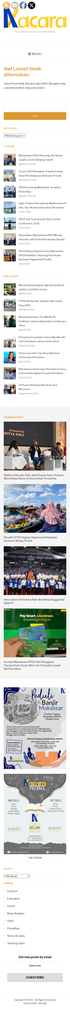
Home (11, 906)
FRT (45, 1003)
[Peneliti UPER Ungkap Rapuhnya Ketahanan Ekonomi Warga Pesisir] (35, 532)
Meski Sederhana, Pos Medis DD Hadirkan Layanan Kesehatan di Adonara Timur (42, 321)
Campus (12, 891)
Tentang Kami (16, 943)
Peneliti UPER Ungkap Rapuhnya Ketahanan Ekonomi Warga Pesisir (30, 539)
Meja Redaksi (15, 913)
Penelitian (13, 928)
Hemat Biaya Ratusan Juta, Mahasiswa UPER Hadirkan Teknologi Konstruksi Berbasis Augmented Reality (41, 255)
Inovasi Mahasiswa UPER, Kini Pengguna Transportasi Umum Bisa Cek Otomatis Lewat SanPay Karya (32, 665)
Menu (37, 54)
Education (13, 898)
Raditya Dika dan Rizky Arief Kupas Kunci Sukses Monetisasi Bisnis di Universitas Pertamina (34, 477)
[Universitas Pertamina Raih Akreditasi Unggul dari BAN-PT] (35, 594)
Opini (10, 921)
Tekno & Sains (16, 936)
